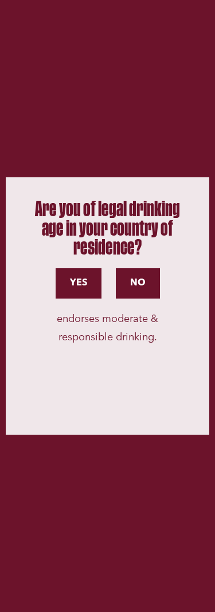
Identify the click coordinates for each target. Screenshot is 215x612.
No (138, 283)
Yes (78, 283)
